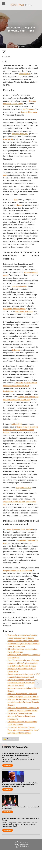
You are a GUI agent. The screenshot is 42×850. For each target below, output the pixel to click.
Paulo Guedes (8, 391)
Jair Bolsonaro (28, 109)
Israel (16, 200)
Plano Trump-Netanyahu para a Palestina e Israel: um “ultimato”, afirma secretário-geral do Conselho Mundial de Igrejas (23, 663)
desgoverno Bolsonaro (24, 311)
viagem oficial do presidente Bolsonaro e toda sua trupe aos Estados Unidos (20, 429)
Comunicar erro (10, 739)
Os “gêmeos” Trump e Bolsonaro (20, 713)
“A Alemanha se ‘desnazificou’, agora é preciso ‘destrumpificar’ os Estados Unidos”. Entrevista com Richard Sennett (23, 638)
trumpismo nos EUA (23, 488)
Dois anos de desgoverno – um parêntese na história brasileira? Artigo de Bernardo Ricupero (23, 702)
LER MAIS (7, 765)
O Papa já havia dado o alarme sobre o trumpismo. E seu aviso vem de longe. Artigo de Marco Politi (22, 682)
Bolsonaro (16, 350)
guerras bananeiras (19, 286)
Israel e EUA (8, 139)
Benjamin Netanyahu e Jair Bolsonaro (17, 571)
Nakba (19, 205)
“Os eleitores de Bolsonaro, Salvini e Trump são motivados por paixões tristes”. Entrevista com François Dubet (23, 730)
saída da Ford (16, 424)
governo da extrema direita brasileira (19, 529)
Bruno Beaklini (24, 74)
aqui (5, 175)
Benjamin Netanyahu (29, 112)
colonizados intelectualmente (14, 309)
